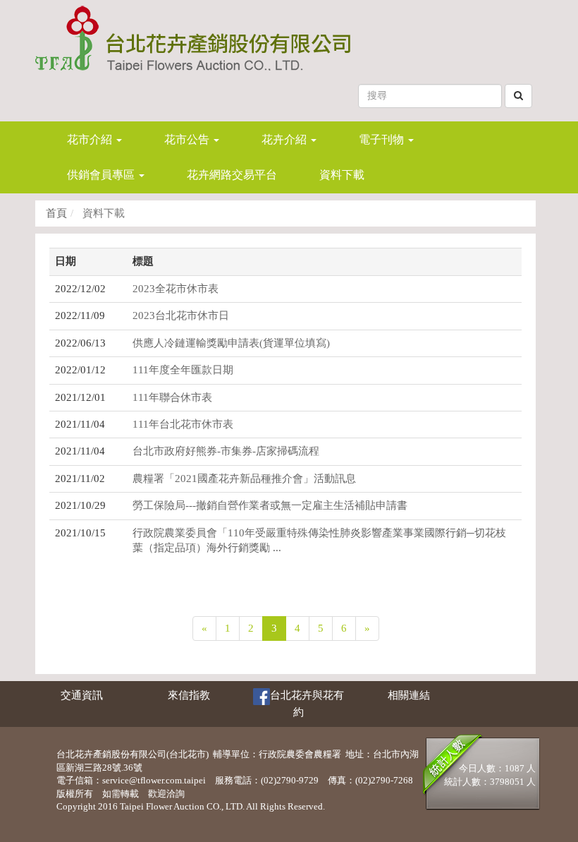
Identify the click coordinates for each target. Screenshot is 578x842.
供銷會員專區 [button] (102, 175)
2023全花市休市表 (176, 288)
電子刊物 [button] (383, 139)
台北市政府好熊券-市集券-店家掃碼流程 (226, 451)
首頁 (56, 213)
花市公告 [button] (188, 139)
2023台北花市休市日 (181, 315)
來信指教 (189, 695)
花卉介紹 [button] (285, 139)
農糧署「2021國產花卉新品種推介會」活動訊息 (244, 478)
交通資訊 (82, 695)
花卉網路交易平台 (232, 175)
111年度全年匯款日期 (183, 369)
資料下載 (341, 175)
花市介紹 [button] (91, 139)
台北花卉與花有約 (307, 704)
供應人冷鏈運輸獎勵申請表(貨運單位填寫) (231, 343)
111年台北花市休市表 (183, 424)
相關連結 (409, 695)
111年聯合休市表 (172, 397)
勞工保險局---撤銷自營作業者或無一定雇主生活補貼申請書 (270, 505)
